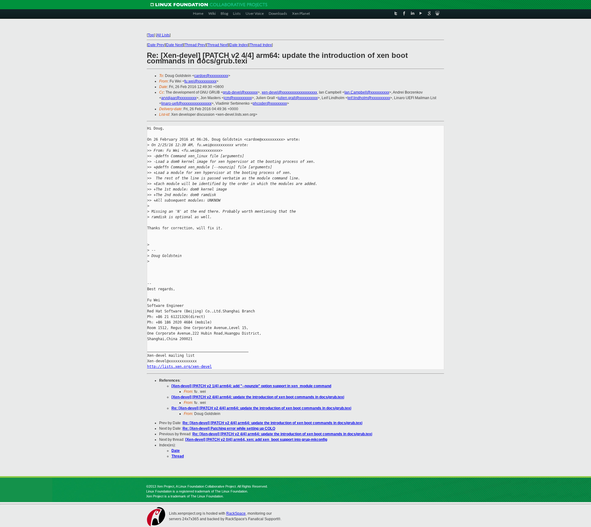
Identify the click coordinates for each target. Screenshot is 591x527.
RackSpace (236, 513)
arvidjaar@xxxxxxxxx (178, 98)
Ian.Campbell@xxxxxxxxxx (366, 92)
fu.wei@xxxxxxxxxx (200, 81)
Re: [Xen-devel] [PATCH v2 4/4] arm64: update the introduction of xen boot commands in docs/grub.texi (261, 408)
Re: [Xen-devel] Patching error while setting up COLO (229, 428)
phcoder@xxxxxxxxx (270, 103)
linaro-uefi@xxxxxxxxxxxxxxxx (186, 103)
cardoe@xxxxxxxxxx (211, 76)
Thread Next (217, 45)
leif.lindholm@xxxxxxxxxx (369, 98)
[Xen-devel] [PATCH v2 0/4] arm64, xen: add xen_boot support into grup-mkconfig (256, 439)
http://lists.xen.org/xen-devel (179, 366)
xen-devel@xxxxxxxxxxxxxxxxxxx (289, 92)
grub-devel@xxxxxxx (240, 92)
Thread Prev (195, 45)
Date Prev (156, 45)
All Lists (163, 35)
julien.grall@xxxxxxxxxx (298, 98)
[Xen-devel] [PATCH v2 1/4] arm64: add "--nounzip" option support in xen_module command (251, 386)
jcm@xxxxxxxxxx (238, 98)
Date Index (239, 45)
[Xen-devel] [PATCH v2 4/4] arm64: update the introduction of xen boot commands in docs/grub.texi (257, 397)
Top (151, 35)
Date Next (174, 45)
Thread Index (261, 45)
